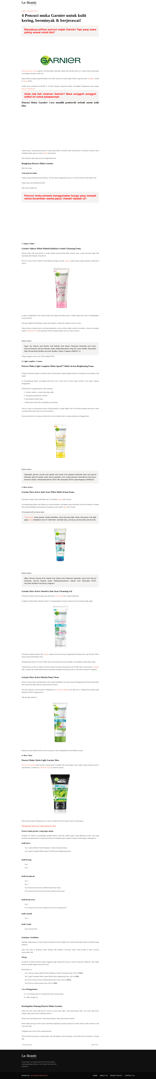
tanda (31, 520)
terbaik (45, 153)
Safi (36, 331)
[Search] (132, 3)
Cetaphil (95, 667)
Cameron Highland (62, 690)
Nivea (25, 81)
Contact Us (129, 1075)
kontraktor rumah (45, 767)
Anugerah (30, 331)
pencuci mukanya (28, 89)
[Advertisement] (60, 129)
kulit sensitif (59, 596)
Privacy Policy (116, 1075)
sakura (67, 261)
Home (24, 11)
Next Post (95, 1045)
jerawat (60, 499)
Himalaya (90, 78)
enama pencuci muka (30, 71)
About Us (104, 1075)
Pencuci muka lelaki (29, 765)
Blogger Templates (39, 1075)
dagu (65, 507)
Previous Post (27, 1045)
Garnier (46, 654)
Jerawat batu (32, 11)
